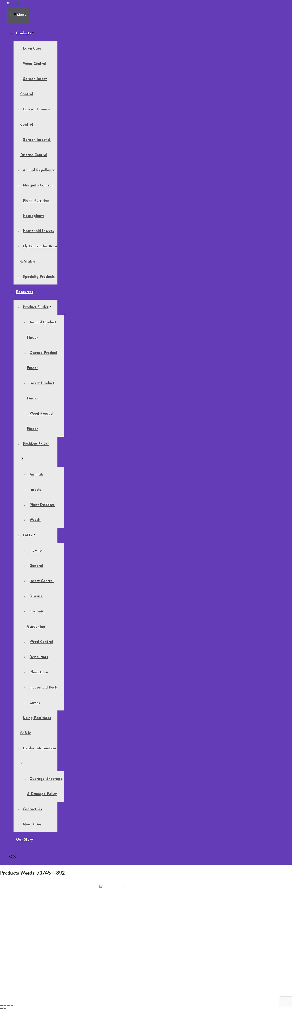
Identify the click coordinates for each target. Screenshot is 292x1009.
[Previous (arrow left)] (1, 1008)
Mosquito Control (38, 185)
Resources (24, 292)
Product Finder (35, 307)
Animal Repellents (38, 170)
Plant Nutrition (36, 201)
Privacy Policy (16, 939)
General (36, 566)
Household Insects (38, 231)
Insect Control (42, 581)
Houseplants (33, 216)
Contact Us (32, 809)
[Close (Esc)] (12, 1005)
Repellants (39, 657)
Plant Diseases (42, 505)
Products (23, 33)
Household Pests (44, 687)
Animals (36, 474)
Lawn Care (32, 48)
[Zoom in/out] (1, 1005)
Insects (35, 490)
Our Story (24, 839)
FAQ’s (27, 535)
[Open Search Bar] (13, 857)
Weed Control (34, 64)
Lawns (35, 703)
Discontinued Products (22, 936)
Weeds (35, 520)
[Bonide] (14, 3)
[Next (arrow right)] (5, 1008)
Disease (36, 596)
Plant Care (39, 672)
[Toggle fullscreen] (5, 1005)
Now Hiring (32, 824)
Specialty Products (39, 277)
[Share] (8, 1005)
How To (36, 550)
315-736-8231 (8, 921)
